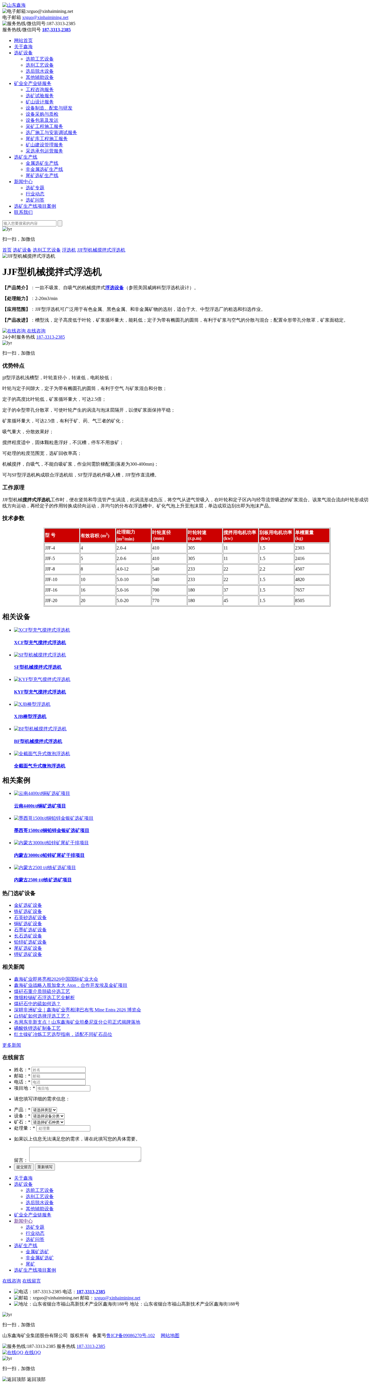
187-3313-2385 (50, 336)
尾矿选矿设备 (28, 948)
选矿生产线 (25, 157)
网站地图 (170, 1335)
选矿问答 (35, 199)
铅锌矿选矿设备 (30, 941)
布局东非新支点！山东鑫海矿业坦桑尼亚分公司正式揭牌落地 (77, 1022)
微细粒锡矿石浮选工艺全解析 (44, 997)
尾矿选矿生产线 (42, 175)
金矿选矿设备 (28, 905)
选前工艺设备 (40, 58)
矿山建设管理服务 (44, 144)
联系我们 (23, 212)
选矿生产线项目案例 (35, 206)
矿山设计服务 (40, 101)
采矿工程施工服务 (44, 126)
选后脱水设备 (40, 71)
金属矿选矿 (37, 1251)
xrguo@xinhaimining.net (45, 17)
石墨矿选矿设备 (30, 929)
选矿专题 (35, 187)
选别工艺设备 (40, 65)
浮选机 (69, 249)
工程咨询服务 (40, 89)
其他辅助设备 (40, 77)
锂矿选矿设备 (28, 954)
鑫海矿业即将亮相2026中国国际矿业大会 (56, 979)
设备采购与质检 (42, 114)
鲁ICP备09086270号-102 (130, 1335)
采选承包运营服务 (44, 150)
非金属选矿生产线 (44, 169)
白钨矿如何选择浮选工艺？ (42, 1015)
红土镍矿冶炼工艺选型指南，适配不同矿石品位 (63, 1034)
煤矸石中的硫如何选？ (37, 1003)
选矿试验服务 (40, 95)
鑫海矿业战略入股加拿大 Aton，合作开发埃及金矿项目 (70, 985)
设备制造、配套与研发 (49, 107)
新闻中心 (23, 181)
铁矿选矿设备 (28, 911)
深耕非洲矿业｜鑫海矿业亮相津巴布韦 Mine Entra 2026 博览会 (77, 1009)
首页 (7, 249)
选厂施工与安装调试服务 (51, 132)
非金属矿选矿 (40, 1257)
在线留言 (31, 1280)
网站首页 (23, 40)
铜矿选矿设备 (28, 923)
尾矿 (30, 1263)
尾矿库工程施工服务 (47, 138)
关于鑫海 (23, 46)
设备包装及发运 (42, 120)
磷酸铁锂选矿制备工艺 (37, 1028)
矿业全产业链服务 (32, 83)
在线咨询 (11, 1280)
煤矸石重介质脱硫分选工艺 (42, 991)
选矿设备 (23, 52)
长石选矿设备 (28, 935)
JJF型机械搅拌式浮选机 (101, 249)
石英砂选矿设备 (30, 917)
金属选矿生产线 (42, 163)
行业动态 (35, 193)
